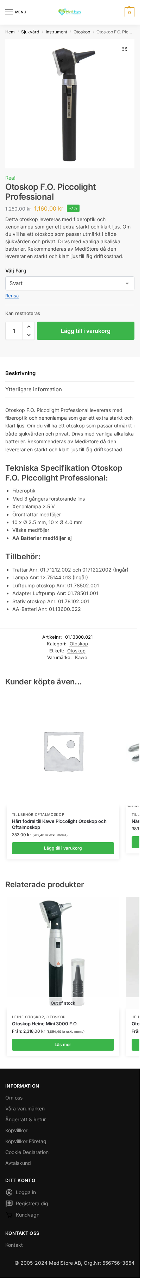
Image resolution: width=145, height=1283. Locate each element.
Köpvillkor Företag (25, 1141)
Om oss (14, 1098)
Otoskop (82, 31)
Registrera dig (32, 1203)
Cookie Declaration (27, 1152)
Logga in (26, 1192)
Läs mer (63, 1044)
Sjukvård (30, 31)
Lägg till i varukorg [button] (63, 848)
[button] (128, 12)
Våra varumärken (25, 1108)
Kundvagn (27, 1215)
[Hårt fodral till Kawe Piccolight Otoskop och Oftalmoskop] (63, 750)
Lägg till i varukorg (86, 330)
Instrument (56, 31)
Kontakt (14, 1245)
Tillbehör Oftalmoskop (38, 814)
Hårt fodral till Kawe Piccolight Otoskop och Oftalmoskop (59, 824)
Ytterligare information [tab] (33, 389)
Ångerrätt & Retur (25, 1119)
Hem (10, 31)
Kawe (81, 657)
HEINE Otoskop (28, 1017)
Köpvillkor (16, 1130)
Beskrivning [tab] (20, 373)
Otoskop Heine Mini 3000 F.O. (45, 1023)
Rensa (12, 295)
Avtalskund (18, 1163)
